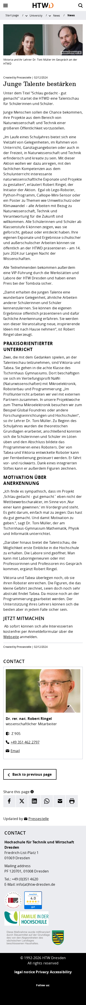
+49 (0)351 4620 (25, 879)
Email (15, 750)
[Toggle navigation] (5, 5)
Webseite (11, 636)
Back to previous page (31, 774)
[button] (32, 791)
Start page (12, 15)
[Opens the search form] (80, 5)
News (56, 15)
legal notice (24, 972)
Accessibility (61, 972)
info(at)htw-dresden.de (35, 884)
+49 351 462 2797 (25, 742)
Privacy (42, 972)
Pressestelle (38, 818)
